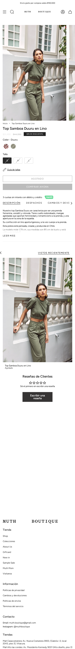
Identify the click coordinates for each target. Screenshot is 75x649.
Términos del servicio (13, 606)
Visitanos (7, 573)
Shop (5, 536)
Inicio (5, 123)
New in (6, 557)
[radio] (6, 146)
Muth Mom (8, 568)
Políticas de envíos (12, 601)
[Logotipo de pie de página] (30, 521)
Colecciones (9, 541)
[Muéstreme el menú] (4, 12)
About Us (7, 546)
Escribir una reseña (37, 397)
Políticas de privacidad (13, 590)
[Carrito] (70, 12)
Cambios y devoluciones (15, 595)
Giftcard (7, 552)
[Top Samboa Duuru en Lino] (37, 310)
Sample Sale (9, 562)
